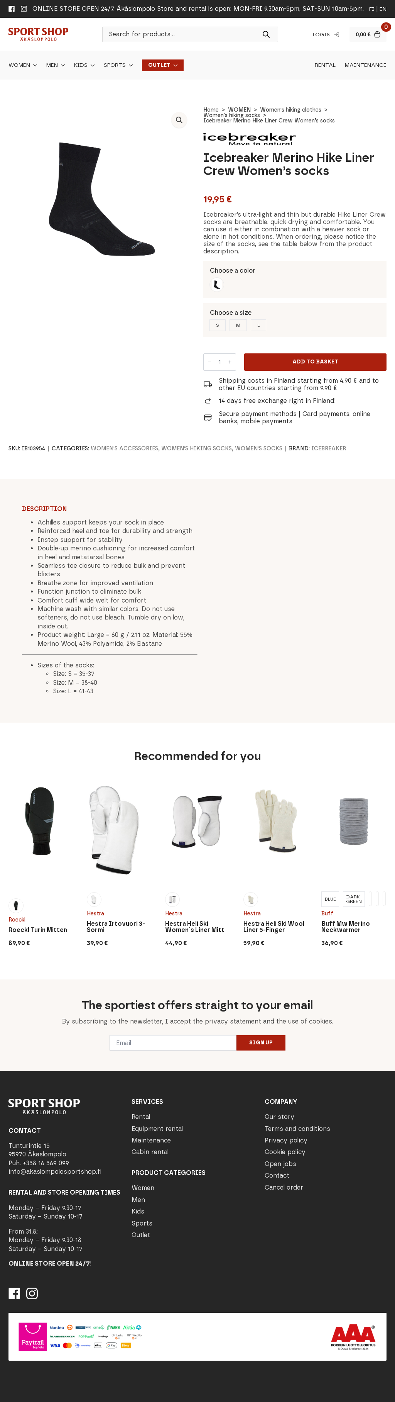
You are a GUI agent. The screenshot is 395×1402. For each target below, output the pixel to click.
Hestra (95, 913)
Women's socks (258, 448)
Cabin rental (150, 1152)
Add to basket (315, 361)
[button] (179, 120)
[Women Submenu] (33, 65)
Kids (81, 65)
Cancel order (284, 1187)
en (383, 9)
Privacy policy (286, 1140)
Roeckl (16, 920)
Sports (115, 65)
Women (19, 65)
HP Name (8, 985)
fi (372, 9)
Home (211, 110)
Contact (277, 1175)
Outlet (159, 65)
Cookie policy (285, 1152)
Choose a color (232, 270)
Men (52, 65)
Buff (327, 913)
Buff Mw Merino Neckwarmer (345, 927)
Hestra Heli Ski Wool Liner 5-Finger (273, 927)
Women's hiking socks (231, 115)
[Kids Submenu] (91, 65)
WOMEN (239, 110)
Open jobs (280, 1163)
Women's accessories (124, 448)
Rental (325, 65)
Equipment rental (157, 1128)
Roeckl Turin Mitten (37, 930)
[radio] (216, 284)
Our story (279, 1116)
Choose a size (231, 312)
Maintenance (366, 65)
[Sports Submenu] (129, 65)
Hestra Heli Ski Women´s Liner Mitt (195, 927)
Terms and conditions (297, 1128)
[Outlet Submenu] (173, 65)
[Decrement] (209, 361)
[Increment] (230, 361)
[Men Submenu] (61, 65)
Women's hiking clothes (290, 110)
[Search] (266, 34)
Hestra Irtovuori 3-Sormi (116, 927)
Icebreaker (328, 448)
